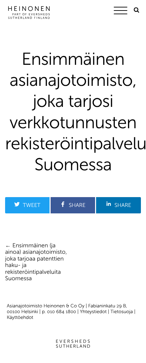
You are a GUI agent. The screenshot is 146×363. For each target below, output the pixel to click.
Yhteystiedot (93, 311)
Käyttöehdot (20, 317)
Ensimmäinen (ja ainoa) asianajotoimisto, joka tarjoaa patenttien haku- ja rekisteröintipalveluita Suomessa (36, 262)
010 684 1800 (61, 311)
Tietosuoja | (122, 311)
